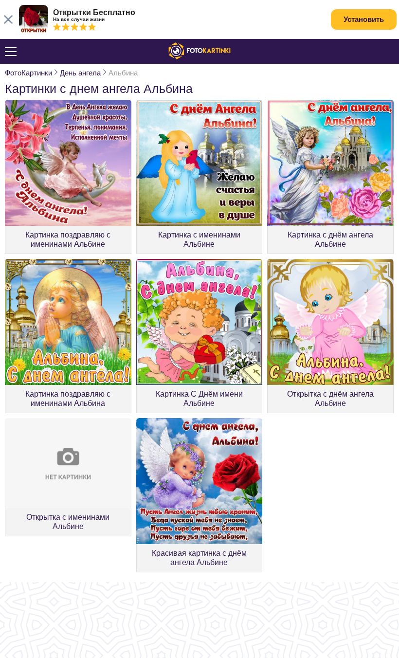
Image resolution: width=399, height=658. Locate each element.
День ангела (80, 73)
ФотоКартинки (28, 73)
